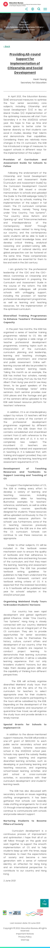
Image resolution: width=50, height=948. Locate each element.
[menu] (45, 9)
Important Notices (25, 933)
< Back (6, 46)
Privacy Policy (25, 936)
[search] (39, 9)
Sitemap (25, 939)
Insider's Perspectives (24, 29)
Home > (24, 22)
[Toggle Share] (26, 9)
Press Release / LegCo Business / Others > (24, 27)
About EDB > (24, 24)
